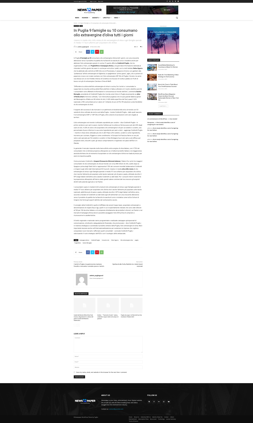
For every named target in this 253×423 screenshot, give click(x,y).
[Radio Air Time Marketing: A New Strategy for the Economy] (152, 77)
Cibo (81, 26)
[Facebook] (167, 1)
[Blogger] (149, 402)
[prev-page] (75, 325)
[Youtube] (178, 1)
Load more (163, 106)
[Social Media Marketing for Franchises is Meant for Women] (152, 67)
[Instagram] (170, 1)
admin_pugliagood (83, 46)
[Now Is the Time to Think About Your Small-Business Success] (152, 87)
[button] (177, 17)
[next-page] (78, 325)
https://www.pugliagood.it (96, 278)
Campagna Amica (84, 240)
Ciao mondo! (173, 119)
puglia (136, 240)
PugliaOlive (78, 243)
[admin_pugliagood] (75, 47)
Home (75, 23)
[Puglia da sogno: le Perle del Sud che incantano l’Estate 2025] (132, 305)
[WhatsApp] (102, 52)
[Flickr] (159, 402)
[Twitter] (173, 1)
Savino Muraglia (87, 243)
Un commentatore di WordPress (157, 119)
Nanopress (150, 122)
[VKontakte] (169, 402)
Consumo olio (105, 240)
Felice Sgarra (114, 240)
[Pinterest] (97, 52)
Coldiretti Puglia (95, 240)
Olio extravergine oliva (126, 240)
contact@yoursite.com (116, 409)
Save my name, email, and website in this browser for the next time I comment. (101, 372)
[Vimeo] (175, 1)
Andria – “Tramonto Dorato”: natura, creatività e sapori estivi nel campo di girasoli (107, 316)
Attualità (76, 26)
